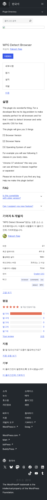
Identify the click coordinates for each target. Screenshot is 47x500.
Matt (6, 440)
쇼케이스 (29, 391)
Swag (29, 427)
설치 (7, 79)
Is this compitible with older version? (12, 196)
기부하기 (30, 422)
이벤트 (28, 417)
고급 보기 (7, 292)
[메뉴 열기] (43, 4)
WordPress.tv (10, 427)
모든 (42, 336)
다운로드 (8, 56)
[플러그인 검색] (30, 20)
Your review (8, 336)
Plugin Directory (9, 12)
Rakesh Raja (16, 49)
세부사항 (9, 66)
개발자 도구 (8, 422)
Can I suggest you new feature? (18, 206)
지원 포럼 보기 (9, 355)
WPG (41, 285)
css (42, 280)
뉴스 (5, 395)
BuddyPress (10, 449)
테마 (27, 395)
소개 (5, 391)
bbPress (8, 444)
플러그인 (29, 400)
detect (35, 285)
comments (34, 280)
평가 (7, 73)
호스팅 (6, 400)
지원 (7, 93)
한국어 (12, 460)
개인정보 (7, 404)
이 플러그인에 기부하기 (14, 375)
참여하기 (29, 413)
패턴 (27, 404)
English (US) (39, 274)
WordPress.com (11, 435)
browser (25, 280)
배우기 (6, 413)
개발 (7, 86)
